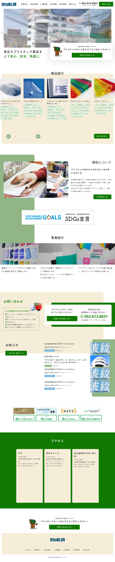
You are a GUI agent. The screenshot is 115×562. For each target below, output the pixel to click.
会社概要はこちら (102, 197)
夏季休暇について (52, 356)
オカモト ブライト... (101, 101)
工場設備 (43, 4)
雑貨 (6, 118)
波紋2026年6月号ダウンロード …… (58, 385)
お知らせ (72, 4)
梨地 (40, 107)
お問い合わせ (106, 4)
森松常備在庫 (4, 106)
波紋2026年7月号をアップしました (59, 369)
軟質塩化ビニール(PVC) (7, 109)
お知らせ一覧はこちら (16, 353)
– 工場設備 (56, 550)
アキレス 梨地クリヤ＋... (33, 101)
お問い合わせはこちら (87, 55)
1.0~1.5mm (84, 113)
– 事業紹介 (36, 550)
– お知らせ (85, 550)
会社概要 (53, 4)
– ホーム (28, 550)
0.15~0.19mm (15, 112)
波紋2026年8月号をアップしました (59, 344)
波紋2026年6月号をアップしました (59, 382)
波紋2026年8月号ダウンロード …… (58, 347)
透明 (16, 109)
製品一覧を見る (102, 136)
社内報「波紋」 (50, 350)
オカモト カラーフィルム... (80, 101)
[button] (1, 29)
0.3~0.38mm (14, 115)
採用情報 (63, 4)
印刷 (10, 118)
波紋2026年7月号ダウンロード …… (58, 372)
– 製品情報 (46, 550)
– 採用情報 (76, 550)
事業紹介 (24, 4)
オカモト (74, 104)
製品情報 (34, 4)
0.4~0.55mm (52, 118)
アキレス (12, 106)
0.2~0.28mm (5, 115)
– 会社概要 (66, 550)
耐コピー (60, 118)
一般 (2, 118)
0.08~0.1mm (5, 112)
